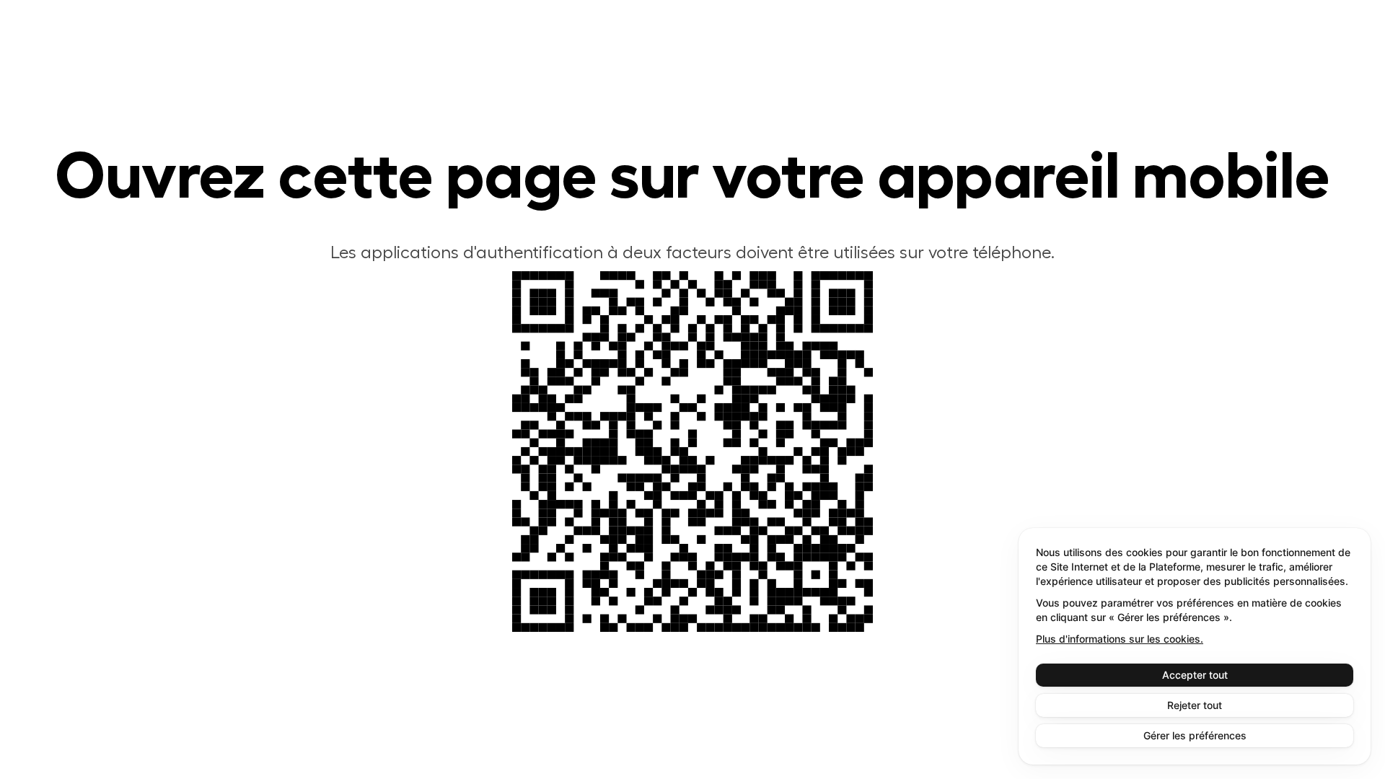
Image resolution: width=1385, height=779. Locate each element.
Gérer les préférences (1194, 735)
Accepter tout (1195, 675)
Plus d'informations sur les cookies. (1119, 639)
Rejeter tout (1194, 705)
